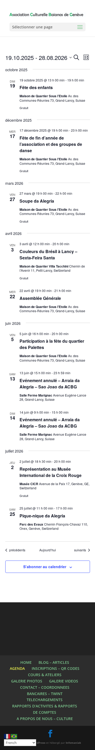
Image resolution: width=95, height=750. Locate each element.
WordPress (38, 742)
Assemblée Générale (40, 298)
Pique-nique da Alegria (42, 516)
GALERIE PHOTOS (26, 681)
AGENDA (17, 668)
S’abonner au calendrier (44, 566)
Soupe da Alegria (37, 201)
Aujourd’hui (47, 550)
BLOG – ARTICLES (54, 662)
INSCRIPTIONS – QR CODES (55, 668)
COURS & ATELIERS (44, 674)
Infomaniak (73, 742)
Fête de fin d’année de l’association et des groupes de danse (51, 144)
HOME (26, 662)
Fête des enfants (36, 87)
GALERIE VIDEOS (63, 681)
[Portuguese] (14, 735)
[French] (7, 735)
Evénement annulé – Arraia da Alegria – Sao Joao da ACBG (50, 383)
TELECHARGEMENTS (45, 699)
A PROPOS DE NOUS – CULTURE (45, 718)
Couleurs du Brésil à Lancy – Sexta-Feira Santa (48, 254)
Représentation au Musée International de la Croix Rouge (51, 472)
